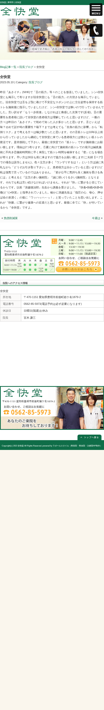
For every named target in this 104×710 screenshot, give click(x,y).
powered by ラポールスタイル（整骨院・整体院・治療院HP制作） (72, 446)
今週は (96, 218)
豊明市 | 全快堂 (14, 2)
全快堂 (21, 446)
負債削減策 (11, 218)
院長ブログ (36, 82)
